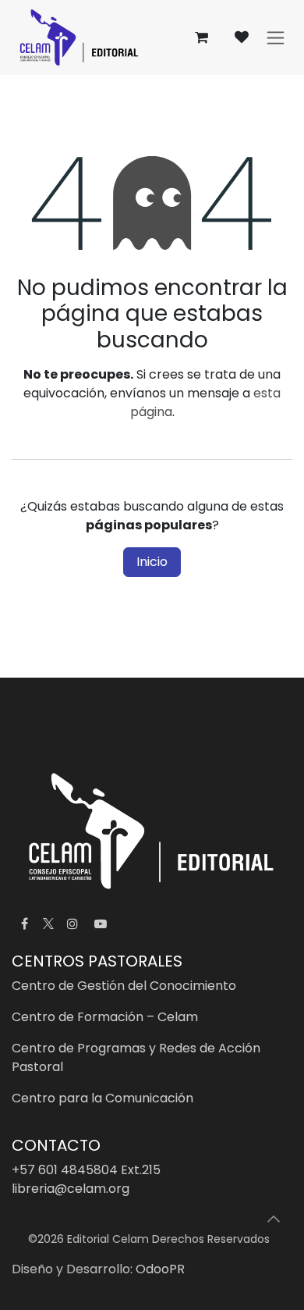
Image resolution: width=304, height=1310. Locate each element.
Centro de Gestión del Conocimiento (124, 986)
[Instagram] (72, 923)
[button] (273, 1218)
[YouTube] (100, 923)
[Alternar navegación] (275, 37)
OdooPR (160, 1269)
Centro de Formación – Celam (105, 1017)
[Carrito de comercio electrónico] (201, 37)
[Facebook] (24, 923)
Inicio (152, 562)
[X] (48, 923)
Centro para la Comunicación (102, 1098)
